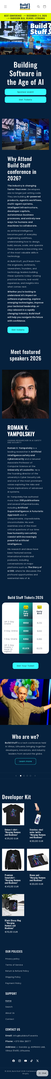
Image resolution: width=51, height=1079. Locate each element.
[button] (5, 7)
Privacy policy (12, 958)
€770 (39, 623)
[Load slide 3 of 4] (27, 775)
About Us (10, 1013)
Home (8, 1000)
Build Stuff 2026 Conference (24, 1071)
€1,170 (39, 648)
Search (9, 1006)
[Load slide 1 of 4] (20, 775)
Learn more (25, 761)
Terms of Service (14, 965)
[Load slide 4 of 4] (30, 775)
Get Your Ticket (25, 665)
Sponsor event (25, 92)
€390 (39, 639)
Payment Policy (13, 983)
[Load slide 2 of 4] (24, 775)
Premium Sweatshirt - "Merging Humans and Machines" (13, 879)
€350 (25, 639)
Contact (9, 1019)
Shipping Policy (13, 977)
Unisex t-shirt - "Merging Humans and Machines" (13, 832)
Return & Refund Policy (17, 971)
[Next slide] (35, 776)
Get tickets (18, 329)
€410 (39, 631)
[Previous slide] (16, 776)
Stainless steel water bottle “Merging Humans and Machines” (38, 833)
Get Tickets (25, 99)
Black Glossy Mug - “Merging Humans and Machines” (13, 924)
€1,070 (25, 648)
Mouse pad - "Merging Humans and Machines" (38, 878)
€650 (26, 623)
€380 (25, 631)
